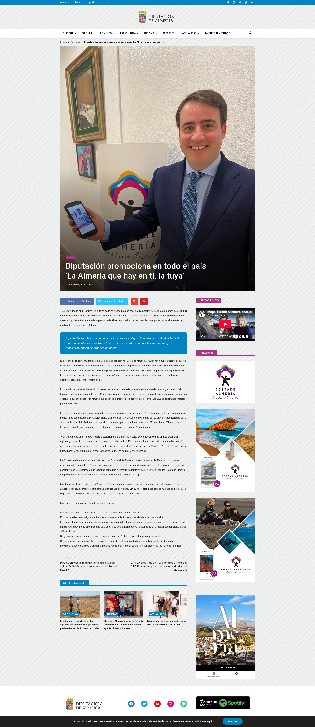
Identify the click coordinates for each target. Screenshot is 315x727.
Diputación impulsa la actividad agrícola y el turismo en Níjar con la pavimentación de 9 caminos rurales (79, 625)
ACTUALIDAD (189, 33)
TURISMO (149, 33)
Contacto (103, 2)
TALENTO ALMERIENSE (217, 33)
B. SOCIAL (68, 33)
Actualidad (157, 614)
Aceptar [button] (232, 721)
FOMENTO (106, 33)
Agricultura (70, 614)
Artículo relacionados (74, 583)
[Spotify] (240, 2)
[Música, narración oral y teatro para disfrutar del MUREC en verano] (167, 604)
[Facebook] (228, 2)
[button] (250, 33)
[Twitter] (246, 2)
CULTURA (87, 33)
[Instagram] (234, 2)
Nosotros (65, 2)
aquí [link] (209, 721)
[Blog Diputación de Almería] (157, 17)
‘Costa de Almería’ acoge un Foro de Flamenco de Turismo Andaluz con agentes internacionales (123, 625)
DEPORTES (168, 33)
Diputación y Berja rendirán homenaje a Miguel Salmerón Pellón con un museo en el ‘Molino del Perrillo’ (89, 566)
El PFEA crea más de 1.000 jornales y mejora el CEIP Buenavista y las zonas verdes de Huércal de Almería (159, 566)
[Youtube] (252, 2)
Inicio (63, 42)
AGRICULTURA (128, 33)
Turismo (70, 257)
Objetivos (78, 2)
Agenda (91, 2)
